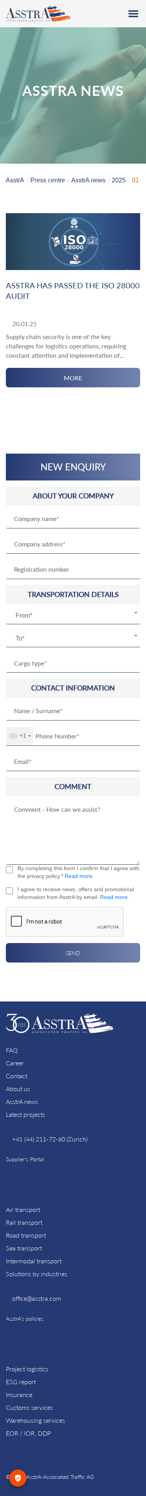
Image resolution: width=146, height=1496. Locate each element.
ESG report (21, 1381)
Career (15, 1063)
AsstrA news (22, 1101)
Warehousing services (35, 1420)
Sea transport (24, 1248)
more (73, 378)
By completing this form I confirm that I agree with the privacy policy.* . (78, 872)
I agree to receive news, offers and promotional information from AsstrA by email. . (76, 893)
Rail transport (24, 1222)
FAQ (12, 1050)
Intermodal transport (34, 1261)
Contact (16, 1075)
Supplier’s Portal (25, 1159)
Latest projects (25, 1114)
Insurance (19, 1394)
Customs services (29, 1407)
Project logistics (27, 1368)
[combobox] (73, 615)
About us (18, 1088)
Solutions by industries (36, 1273)
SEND (73, 953)
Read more (78, 876)
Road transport (26, 1235)
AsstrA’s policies (24, 1318)
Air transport (23, 1209)
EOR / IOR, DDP (28, 1433)
